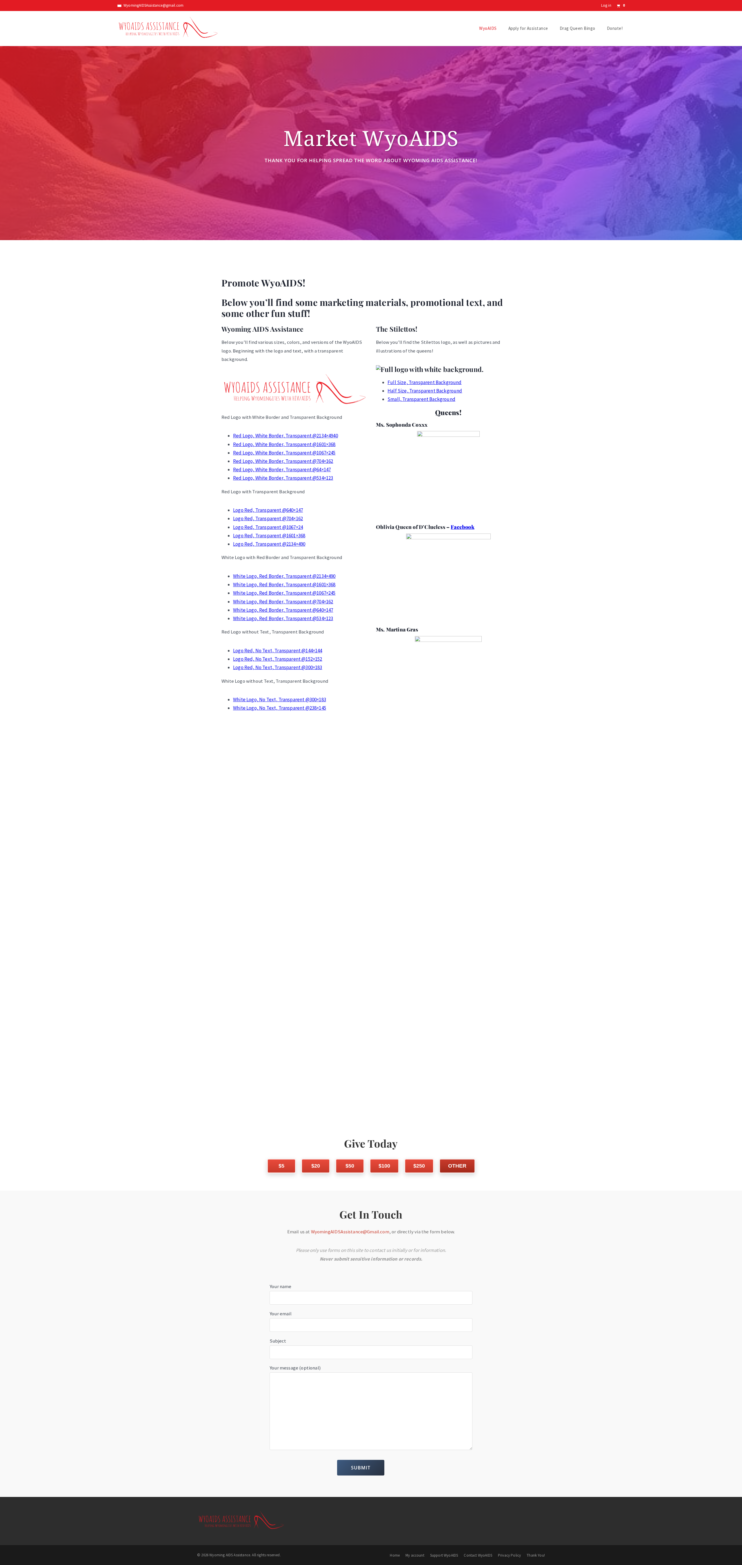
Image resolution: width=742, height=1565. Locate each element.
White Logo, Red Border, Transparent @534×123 (283, 618)
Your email (281, 1313)
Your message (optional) (295, 1368)
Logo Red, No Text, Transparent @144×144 (277, 650)
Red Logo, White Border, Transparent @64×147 (282, 469)
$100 (384, 1166)
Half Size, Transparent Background (425, 391)
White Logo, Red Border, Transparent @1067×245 (284, 593)
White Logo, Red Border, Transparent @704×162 (283, 601)
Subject (278, 1341)
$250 (419, 1166)
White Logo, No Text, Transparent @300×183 (279, 699)
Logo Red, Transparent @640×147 (268, 510)
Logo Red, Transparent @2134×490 (269, 544)
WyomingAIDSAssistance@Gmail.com (350, 1231)
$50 (349, 1166)
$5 (281, 1166)
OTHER (457, 1166)
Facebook (462, 526)
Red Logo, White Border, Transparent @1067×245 (284, 453)
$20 (315, 1166)
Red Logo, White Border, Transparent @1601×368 (284, 444)
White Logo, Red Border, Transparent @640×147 (283, 610)
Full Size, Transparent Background (425, 382)
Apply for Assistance (528, 28)
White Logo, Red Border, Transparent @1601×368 (284, 584)
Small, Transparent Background (421, 399)
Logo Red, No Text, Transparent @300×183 (277, 667)
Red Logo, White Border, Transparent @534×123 (283, 478)
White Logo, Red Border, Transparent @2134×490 (284, 576)
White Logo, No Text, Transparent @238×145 (279, 708)
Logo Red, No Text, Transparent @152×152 (277, 659)
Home (395, 1555)
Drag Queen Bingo (577, 28)
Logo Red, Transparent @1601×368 (269, 535)
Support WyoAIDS (444, 1555)
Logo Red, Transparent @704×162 (268, 518)
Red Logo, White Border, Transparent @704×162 (283, 461)
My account (414, 1555)
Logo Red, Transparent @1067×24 (268, 527)
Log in (606, 5)
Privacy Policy (509, 1555)
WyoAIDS (488, 28)
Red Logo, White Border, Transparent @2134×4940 (285, 435)
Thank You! (536, 1555)
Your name (281, 1286)
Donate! (615, 28)
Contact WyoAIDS (478, 1555)
